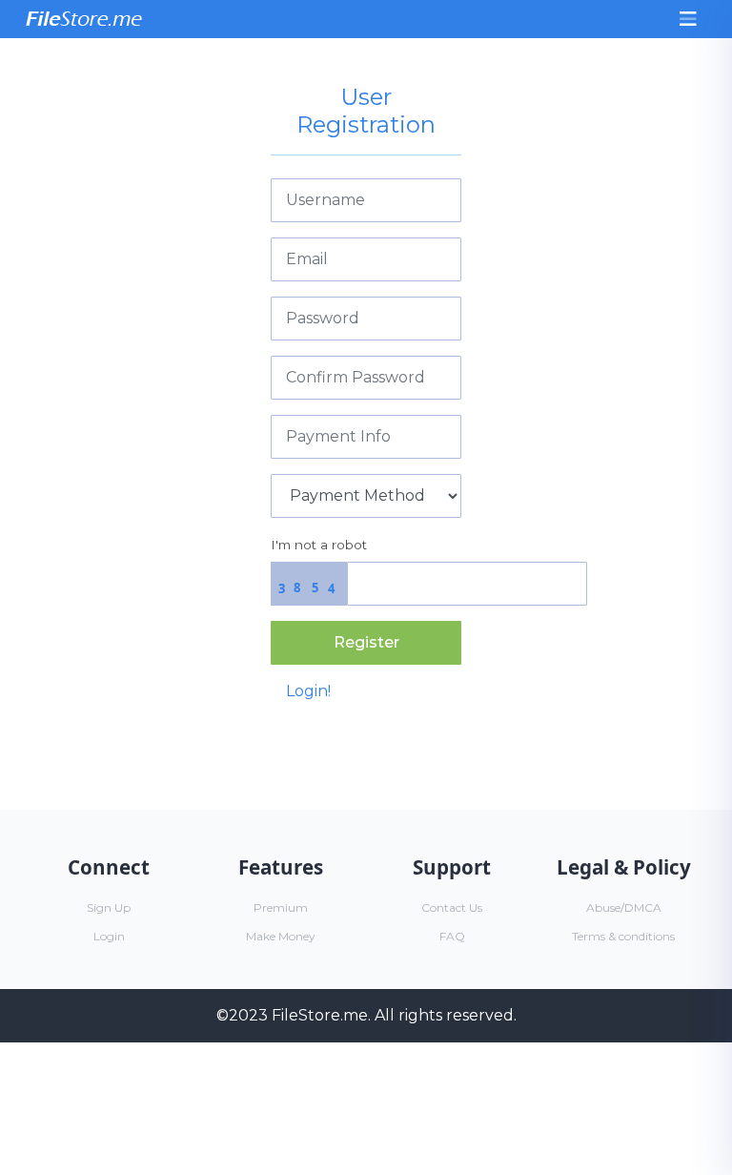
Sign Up (109, 907)
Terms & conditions (623, 936)
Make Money (280, 936)
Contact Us (451, 907)
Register (366, 642)
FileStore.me (320, 1015)
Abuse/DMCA (623, 907)
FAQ (452, 936)
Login (109, 936)
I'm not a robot (319, 544)
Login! (308, 691)
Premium (281, 907)
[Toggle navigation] (688, 19)
